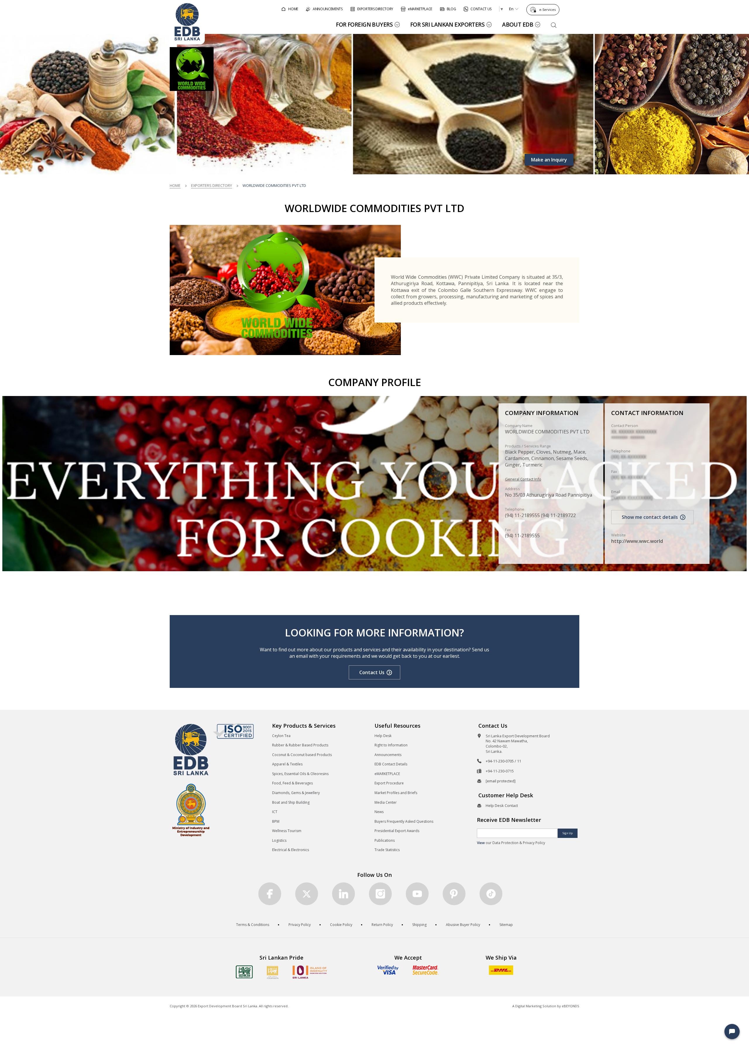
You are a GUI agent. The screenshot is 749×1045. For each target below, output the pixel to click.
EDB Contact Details (390, 764)
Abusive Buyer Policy (463, 924)
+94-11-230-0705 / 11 (503, 761)
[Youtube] (417, 893)
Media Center (385, 802)
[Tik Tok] (491, 893)
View (481, 842)
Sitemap (506, 924)
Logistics (279, 840)
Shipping (419, 924)
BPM (275, 821)
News (379, 811)
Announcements (387, 754)
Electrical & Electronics (290, 849)
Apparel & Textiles (287, 764)
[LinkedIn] (343, 893)
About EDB (517, 24)
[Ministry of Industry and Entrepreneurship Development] (191, 810)
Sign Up (568, 833)
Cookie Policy (341, 924)
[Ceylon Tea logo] (244, 971)
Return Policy (382, 924)
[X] (306, 893)
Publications (384, 840)
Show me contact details (650, 517)
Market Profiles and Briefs (395, 792)
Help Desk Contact (502, 805)
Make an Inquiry (549, 159)
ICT (274, 811)
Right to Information (391, 745)
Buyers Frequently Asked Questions (403, 821)
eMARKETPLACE (387, 773)
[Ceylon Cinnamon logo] (273, 972)
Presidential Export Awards (396, 830)
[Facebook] (269, 893)
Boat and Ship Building (291, 802)
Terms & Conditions (252, 924)
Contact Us (371, 672)
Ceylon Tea (281, 735)
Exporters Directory (211, 185)
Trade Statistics (387, 849)
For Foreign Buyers (364, 24)
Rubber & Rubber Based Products (300, 745)
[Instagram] (380, 893)
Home (175, 185)
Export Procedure (389, 783)
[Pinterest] (454, 893)
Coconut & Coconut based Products (302, 754)
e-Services (547, 9)
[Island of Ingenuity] (310, 972)
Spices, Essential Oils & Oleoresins (300, 773)
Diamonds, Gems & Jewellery (296, 792)
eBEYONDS (570, 1006)
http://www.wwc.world (637, 541)
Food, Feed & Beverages (292, 783)
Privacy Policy (299, 924)
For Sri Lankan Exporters (447, 24)
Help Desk (382, 735)
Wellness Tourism (286, 830)
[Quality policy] (233, 731)
